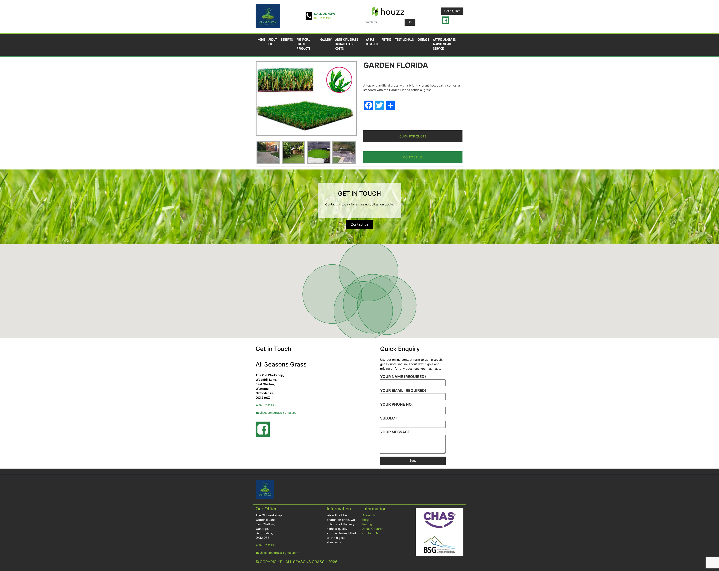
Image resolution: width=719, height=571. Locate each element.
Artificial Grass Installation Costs (346, 44)
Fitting (386, 39)
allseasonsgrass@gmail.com (279, 412)
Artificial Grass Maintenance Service (444, 44)
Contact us (359, 224)
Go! (410, 22)
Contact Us (370, 533)
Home (261, 39)
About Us (369, 515)
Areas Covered (372, 529)
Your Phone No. (396, 404)
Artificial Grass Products (303, 44)
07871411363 (323, 18)
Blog (365, 520)
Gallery (326, 39)
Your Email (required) (403, 390)
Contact (423, 39)
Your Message (395, 432)
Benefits (287, 39)
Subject (388, 418)
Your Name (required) (403, 376)
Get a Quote (452, 11)
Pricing (367, 524)
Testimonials (404, 39)
